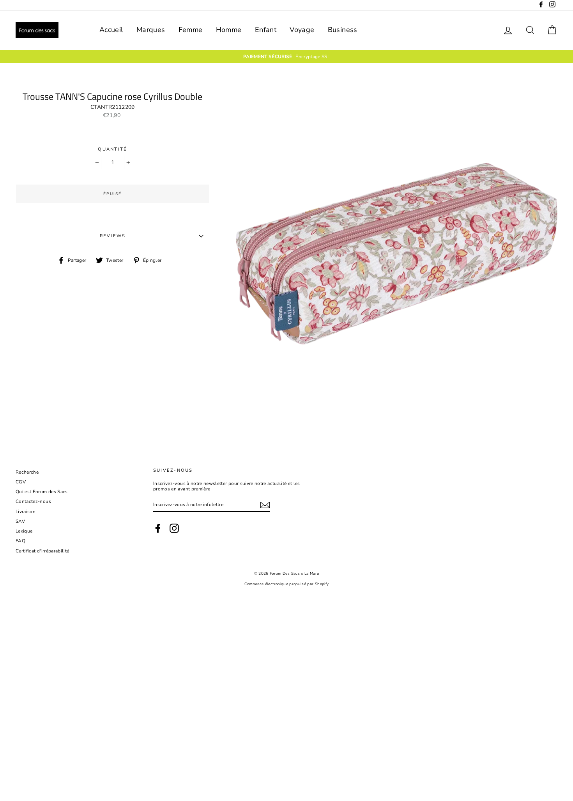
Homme (229, 29)
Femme (191, 29)
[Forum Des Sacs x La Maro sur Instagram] (174, 528)
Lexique (24, 531)
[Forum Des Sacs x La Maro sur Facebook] (158, 528)
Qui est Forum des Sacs (42, 491)
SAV (20, 521)
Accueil (111, 29)
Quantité (112, 149)
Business (342, 29)
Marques (150, 29)
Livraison (25, 511)
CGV (21, 482)
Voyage (302, 29)
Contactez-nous (33, 501)
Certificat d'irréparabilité (42, 551)
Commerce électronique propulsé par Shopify (286, 583)
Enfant (265, 29)
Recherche (27, 472)
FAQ (20, 541)
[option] (286, 56)
